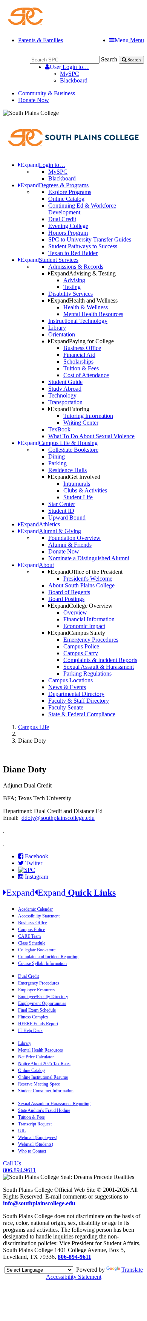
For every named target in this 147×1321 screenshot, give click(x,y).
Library (57, 327)
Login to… (69, 67)
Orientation (61, 334)
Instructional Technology (77, 321)
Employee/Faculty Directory (43, 996)
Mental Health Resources (93, 314)
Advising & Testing (83, 273)
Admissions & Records (75, 266)
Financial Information (89, 619)
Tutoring (70, 409)
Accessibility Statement (39, 916)
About (37, 565)
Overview (75, 612)
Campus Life (33, 727)
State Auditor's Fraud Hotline (44, 1110)
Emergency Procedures (90, 639)
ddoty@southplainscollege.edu (58, 818)
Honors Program (68, 232)
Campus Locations (70, 680)
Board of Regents (69, 592)
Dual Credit (62, 219)
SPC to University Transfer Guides (89, 239)
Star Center (61, 504)
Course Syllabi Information (42, 963)
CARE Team (29, 936)
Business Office (82, 348)
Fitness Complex (33, 1017)
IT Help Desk (30, 1030)
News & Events (67, 687)
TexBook (59, 429)
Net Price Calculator (36, 1057)
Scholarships (78, 361)
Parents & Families (40, 40)
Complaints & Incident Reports (100, 660)
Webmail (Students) (35, 1144)
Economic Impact (84, 626)
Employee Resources (36, 989)
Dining (56, 456)
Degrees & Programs (54, 185)
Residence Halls (67, 470)
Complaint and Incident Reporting (48, 956)
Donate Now (33, 100)
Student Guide (65, 382)
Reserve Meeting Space (39, 1084)
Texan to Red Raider (73, 253)
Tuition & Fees (81, 368)
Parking (57, 463)
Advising (74, 280)
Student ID (61, 511)
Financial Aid (79, 355)
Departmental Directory (76, 694)
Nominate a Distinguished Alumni (88, 558)
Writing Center (80, 422)
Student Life (78, 497)
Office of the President (86, 572)
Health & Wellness (85, 307)
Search (109, 59)
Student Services (49, 260)
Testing (72, 287)
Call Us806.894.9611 (19, 1166)
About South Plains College (81, 585)
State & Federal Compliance (81, 714)
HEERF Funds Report (38, 1023)
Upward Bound (67, 517)
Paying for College (82, 341)
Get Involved (75, 477)
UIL (22, 1130)
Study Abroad (64, 388)
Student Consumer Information (46, 1090)
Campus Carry (80, 653)
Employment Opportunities (42, 1003)
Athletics (40, 524)
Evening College (68, 226)
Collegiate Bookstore (73, 449)
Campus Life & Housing (59, 443)
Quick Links (61, 892)
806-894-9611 (74, 1257)
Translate (132, 1269)
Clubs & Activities (85, 490)
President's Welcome (87, 578)
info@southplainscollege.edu (39, 1203)
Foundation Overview (74, 538)
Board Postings (66, 599)
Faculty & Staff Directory (78, 700)
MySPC (69, 73)
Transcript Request (35, 1124)
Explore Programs (69, 192)
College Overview (82, 605)
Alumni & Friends (70, 544)
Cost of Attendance (86, 375)
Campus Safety (78, 633)
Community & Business (46, 93)
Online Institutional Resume (43, 1077)
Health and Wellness (84, 300)
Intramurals (76, 483)
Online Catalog (66, 199)
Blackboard (73, 80)
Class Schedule (31, 943)
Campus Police (81, 646)
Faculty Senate (65, 707)
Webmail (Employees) (37, 1137)
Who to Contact (32, 1151)
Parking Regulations (87, 673)
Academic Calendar (35, 909)
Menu (129, 40)
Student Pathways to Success (82, 246)
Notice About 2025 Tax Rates (44, 1063)
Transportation (65, 402)
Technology (62, 395)
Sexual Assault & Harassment (98, 667)
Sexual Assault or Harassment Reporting (54, 1103)
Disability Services (70, 293)
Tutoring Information (88, 416)
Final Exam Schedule (37, 1010)
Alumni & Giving (50, 531)
